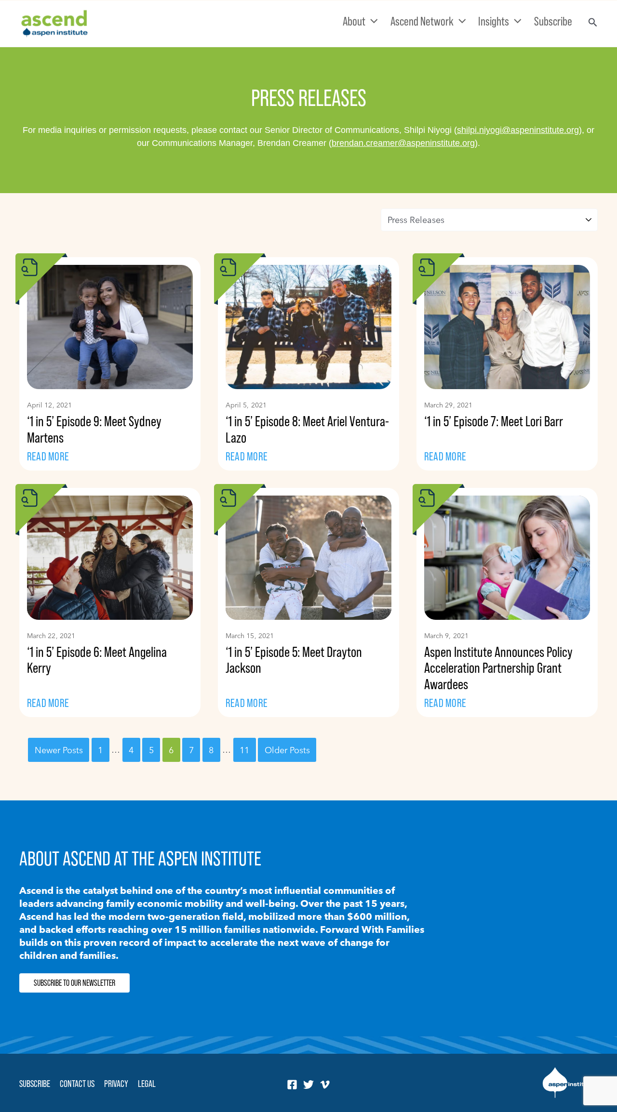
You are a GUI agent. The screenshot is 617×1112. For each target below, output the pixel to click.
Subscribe (34, 1083)
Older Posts (287, 749)
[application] (371, 21)
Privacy (116, 1083)
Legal (147, 1083)
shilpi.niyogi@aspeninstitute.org (518, 130)
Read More (48, 456)
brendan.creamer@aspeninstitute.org (403, 143)
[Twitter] (308, 1084)
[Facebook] (292, 1084)
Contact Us (77, 1083)
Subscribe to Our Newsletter (74, 983)
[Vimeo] (325, 1084)
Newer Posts (59, 749)
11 (244, 749)
